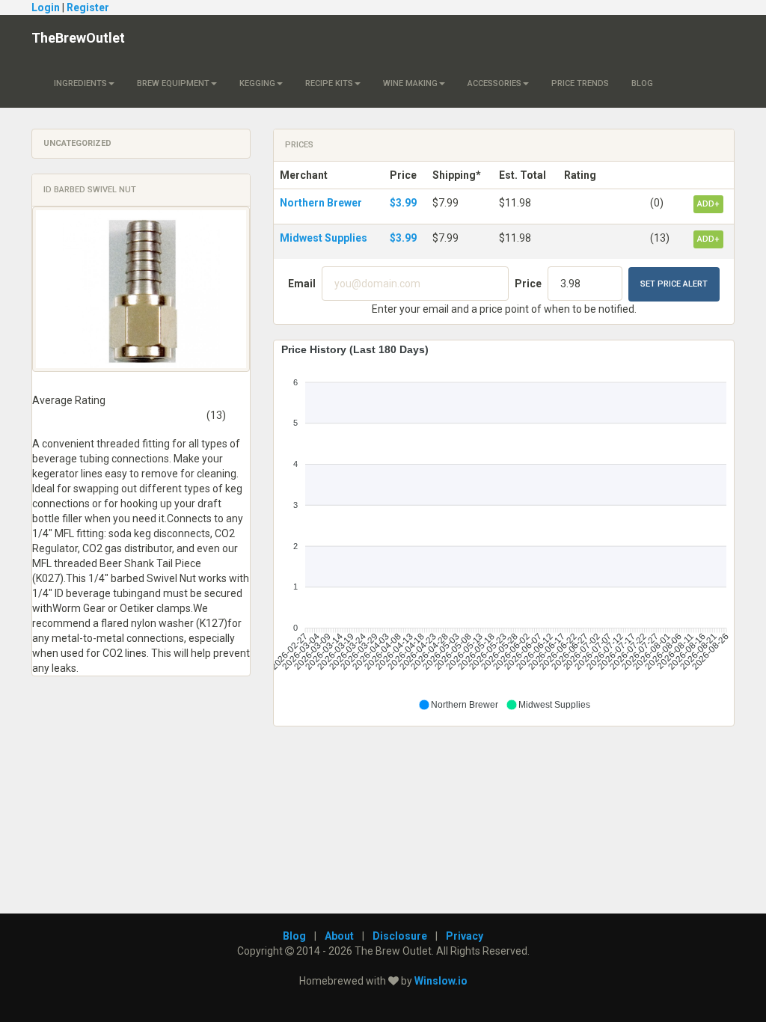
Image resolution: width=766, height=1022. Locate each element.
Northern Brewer (321, 203)
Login (45, 7)
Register (88, 7)
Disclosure (400, 936)
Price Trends (580, 83)
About (339, 936)
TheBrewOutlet (78, 38)
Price (528, 284)
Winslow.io (441, 981)
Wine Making (410, 83)
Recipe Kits (329, 83)
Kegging (257, 83)
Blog (642, 83)
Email (302, 284)
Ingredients (80, 83)
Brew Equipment (173, 83)
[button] (458, 705)
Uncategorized (77, 143)
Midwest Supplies (323, 238)
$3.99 (403, 203)
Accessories (494, 83)
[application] (504, 527)
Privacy (464, 936)
